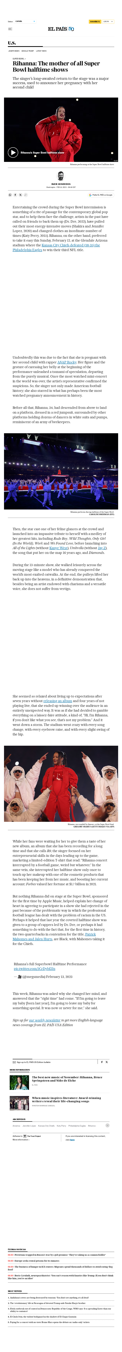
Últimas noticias (17, 1249)
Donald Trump (28, 51)
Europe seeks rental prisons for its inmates (37, 1261)
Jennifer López (29, 1126)
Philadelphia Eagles (77, 1126)
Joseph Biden (13, 51)
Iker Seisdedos (61, 184)
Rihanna (92, 1126)
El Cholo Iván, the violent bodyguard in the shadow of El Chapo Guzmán (43, 1317)
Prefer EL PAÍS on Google (102, 195)
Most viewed (15, 1291)
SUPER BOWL (18, 59)
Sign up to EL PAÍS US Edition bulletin (34, 1062)
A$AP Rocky (66, 362)
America (16, 1126)
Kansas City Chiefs (46, 1126)
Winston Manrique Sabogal (43, 1106)
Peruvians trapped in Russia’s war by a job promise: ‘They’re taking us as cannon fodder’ (60, 1255)
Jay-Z (102, 548)
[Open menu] (10, 29)
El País (34, 1085)
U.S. (12, 43)
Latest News (41, 51)
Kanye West (58, 548)
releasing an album (57, 701)
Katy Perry (61, 1126)
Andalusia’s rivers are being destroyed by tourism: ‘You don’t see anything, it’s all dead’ (49, 1297)
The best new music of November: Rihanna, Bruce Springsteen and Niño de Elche (67, 1079)
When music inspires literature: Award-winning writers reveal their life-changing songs (66, 1100)
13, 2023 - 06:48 (66, 187)
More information (20, 1139)
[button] (61, 130)
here (72, 1139)
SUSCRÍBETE (95, 22)
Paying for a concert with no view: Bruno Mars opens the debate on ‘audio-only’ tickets (50, 1322)
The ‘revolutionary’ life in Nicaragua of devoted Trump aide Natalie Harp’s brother (48, 1303)
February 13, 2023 (59, 977)
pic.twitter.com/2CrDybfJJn (34, 969)
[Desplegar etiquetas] (107, 1125)
